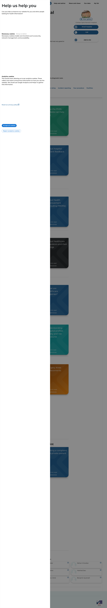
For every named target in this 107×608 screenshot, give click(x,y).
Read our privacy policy (10, 105)
